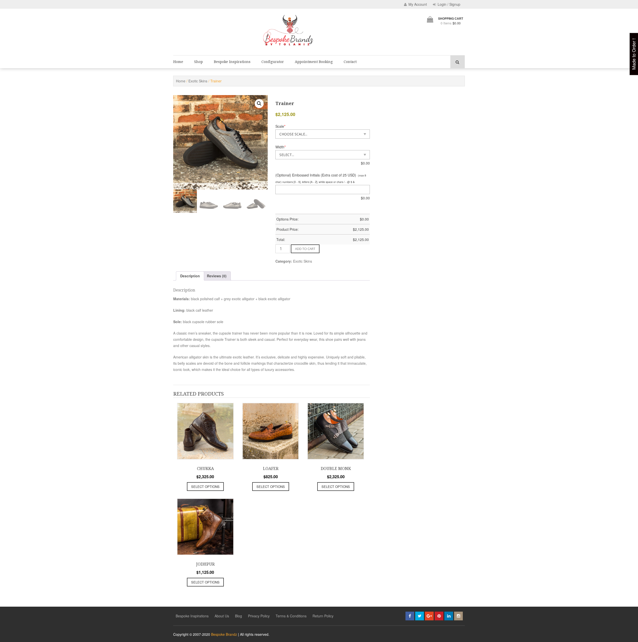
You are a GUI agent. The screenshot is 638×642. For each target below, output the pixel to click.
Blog (238, 615)
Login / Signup (448, 4)
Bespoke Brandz (224, 634)
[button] (259, 103)
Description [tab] (190, 275)
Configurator (272, 62)
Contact (350, 62)
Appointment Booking (314, 62)
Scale (280, 126)
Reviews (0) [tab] (217, 275)
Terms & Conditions (291, 615)
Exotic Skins (197, 80)
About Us (222, 615)
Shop (198, 62)
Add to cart (305, 248)
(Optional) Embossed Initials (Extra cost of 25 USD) (315, 175)
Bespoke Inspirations (232, 62)
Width (280, 146)
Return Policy (323, 615)
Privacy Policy (259, 615)
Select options (205, 486)
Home (178, 62)
